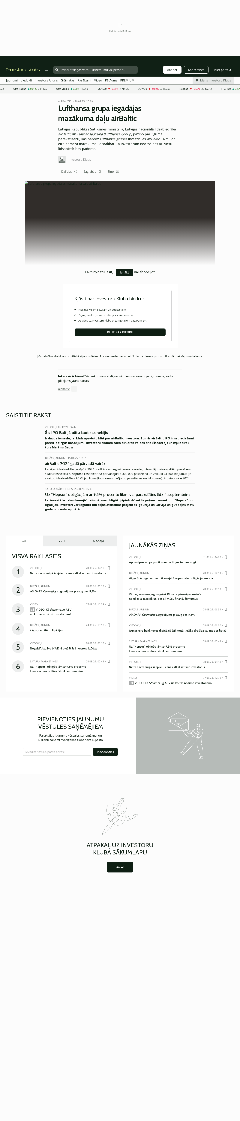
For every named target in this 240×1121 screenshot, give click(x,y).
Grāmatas (67, 80)
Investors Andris (46, 80)
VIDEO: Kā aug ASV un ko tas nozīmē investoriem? (173, 683)
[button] (57, 752)
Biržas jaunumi (55, 458)
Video (98, 80)
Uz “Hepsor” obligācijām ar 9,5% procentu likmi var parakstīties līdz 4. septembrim (117, 494)
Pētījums (111, 80)
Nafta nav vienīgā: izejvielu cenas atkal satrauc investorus (68, 573)
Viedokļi (26, 80)
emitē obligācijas (46, 630)
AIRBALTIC (64, 101)
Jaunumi (12, 80)
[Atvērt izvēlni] (46, 70)
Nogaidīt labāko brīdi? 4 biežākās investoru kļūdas (63, 648)
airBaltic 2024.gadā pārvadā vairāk (75, 463)
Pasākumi (84, 80)
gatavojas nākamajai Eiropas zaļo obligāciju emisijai (171, 578)
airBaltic (64, 389)
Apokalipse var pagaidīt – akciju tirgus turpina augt (162, 562)
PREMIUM (127, 80)
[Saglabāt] (108, 568)
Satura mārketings (59, 489)
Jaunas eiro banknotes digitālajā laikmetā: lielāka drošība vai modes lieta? (177, 630)
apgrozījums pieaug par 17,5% (63, 591)
